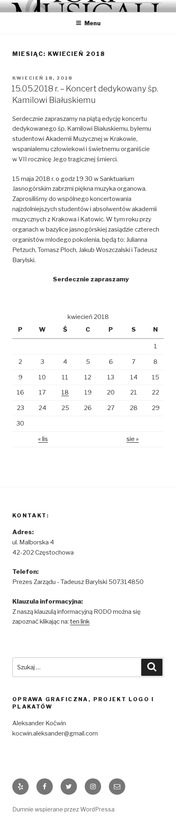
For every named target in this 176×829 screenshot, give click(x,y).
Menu (92, 23)
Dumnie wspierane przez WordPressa (63, 809)
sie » (132, 439)
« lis (43, 439)
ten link (80, 621)
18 (65, 392)
